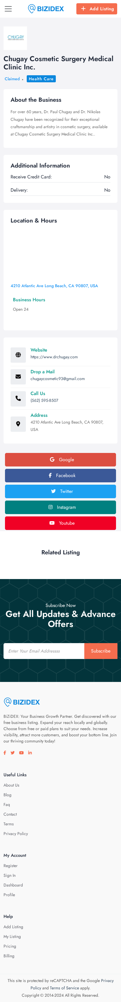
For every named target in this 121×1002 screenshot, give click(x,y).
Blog (7, 795)
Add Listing (102, 9)
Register (11, 866)
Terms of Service (64, 988)
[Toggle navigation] (8, 8)
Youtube (66, 523)
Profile (9, 895)
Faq (7, 804)
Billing (9, 956)
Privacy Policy (16, 834)
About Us (11, 785)
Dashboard (13, 885)
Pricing (10, 946)
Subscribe (100, 651)
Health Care (41, 79)
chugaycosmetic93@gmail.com (58, 379)
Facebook (65, 475)
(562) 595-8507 (44, 400)
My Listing (12, 936)
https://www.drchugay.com (54, 357)
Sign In (10, 875)
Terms (9, 824)
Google (66, 459)
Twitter (66, 491)
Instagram (66, 507)
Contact (10, 814)
